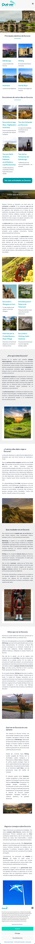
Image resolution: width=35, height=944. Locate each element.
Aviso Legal (28, 941)
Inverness (6, 85)
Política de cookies (8, 941)
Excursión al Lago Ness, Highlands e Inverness (9, 124)
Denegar (17, 933)
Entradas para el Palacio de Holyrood (24, 304)
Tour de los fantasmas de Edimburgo (23, 156)
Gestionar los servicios (17, 924)
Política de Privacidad (19, 941)
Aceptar (17, 928)
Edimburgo (7, 61)
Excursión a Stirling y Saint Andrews (23, 336)
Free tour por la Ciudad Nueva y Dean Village (9, 336)
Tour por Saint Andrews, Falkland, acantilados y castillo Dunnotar (9, 159)
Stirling (21, 61)
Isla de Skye (23, 85)
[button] (32, 908)
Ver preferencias (17, 938)
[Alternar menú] (33, 3)
